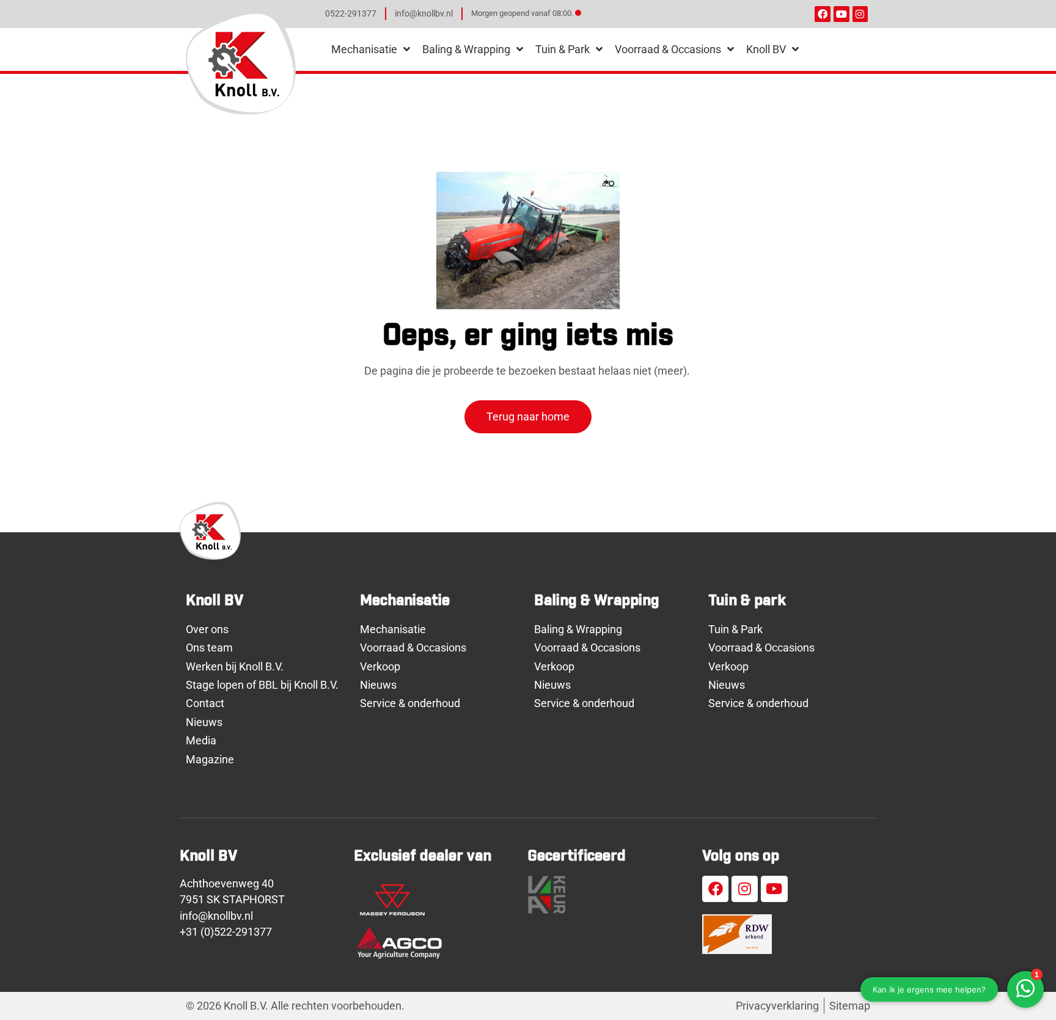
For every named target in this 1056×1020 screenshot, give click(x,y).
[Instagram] (860, 14)
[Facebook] (823, 14)
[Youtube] (841, 14)
